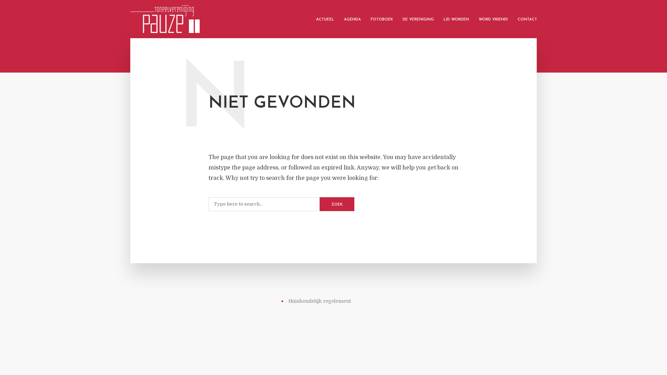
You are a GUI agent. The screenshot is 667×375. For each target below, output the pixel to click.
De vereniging (418, 20)
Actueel (325, 20)
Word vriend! (493, 20)
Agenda (352, 20)
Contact (527, 20)
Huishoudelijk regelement (319, 301)
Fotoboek (382, 20)
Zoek (337, 205)
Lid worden (456, 20)
